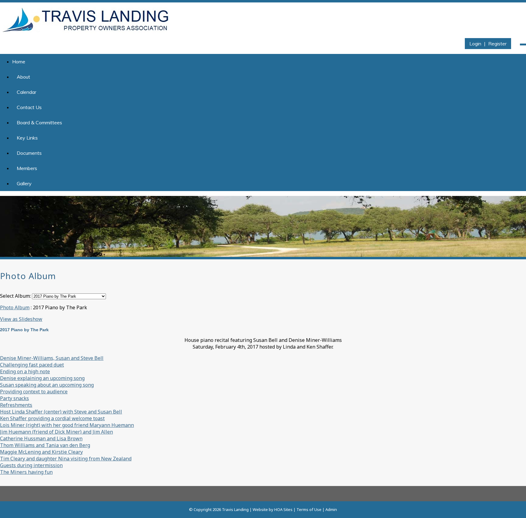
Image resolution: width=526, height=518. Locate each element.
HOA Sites (283, 509)
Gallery (24, 183)
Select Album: (15, 296)
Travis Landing (235, 509)
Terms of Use (308, 509)
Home (18, 62)
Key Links (27, 138)
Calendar (26, 92)
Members (27, 168)
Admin (331, 509)
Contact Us (29, 107)
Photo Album (15, 307)
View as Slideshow (21, 319)
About (23, 77)
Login (475, 44)
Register (497, 44)
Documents (29, 153)
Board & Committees (39, 122)
